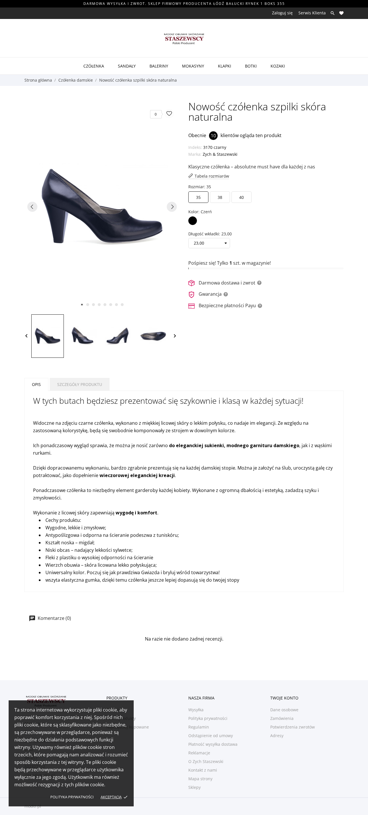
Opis (36, 384)
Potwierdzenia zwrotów (292, 727)
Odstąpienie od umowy (210, 735)
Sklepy (194, 787)
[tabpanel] (102, 206)
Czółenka (93, 66)
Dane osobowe (284, 709)
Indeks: (195, 147)
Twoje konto (284, 698)
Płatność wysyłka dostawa (212, 744)
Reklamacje (199, 753)
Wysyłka (196, 709)
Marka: (195, 154)
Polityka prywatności (72, 796)
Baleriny (159, 66)
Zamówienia (282, 718)
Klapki (224, 66)
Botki (251, 66)
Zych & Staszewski (220, 154)
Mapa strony (200, 778)
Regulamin (198, 727)
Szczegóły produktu (79, 384)
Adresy (276, 735)
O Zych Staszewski (205, 761)
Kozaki (278, 66)
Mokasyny (193, 66)
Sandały (127, 66)
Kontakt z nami (202, 770)
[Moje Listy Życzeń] (341, 13)
